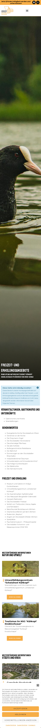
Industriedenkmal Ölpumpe (18, 459)
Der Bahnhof (12, 451)
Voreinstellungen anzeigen (21, 720)
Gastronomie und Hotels (15, 419)
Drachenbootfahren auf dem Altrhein (21, 512)
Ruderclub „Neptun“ (14, 514)
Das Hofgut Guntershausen (17, 464)
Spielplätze (11, 519)
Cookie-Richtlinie (11, 725)
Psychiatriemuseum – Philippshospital (21, 522)
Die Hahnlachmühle (14, 469)
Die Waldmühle (13, 466)
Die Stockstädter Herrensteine (18, 441)
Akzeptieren (20, 709)
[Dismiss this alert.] (37, 387)
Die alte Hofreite (13, 446)
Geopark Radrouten (14, 499)
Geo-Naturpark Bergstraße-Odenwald (21, 497)
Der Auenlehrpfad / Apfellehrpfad (20, 494)
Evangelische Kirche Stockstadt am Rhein (23, 433)
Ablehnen (20, 714)
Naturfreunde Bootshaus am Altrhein (21, 509)
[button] (38, 685)
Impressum (31, 725)
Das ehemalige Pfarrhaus (16, 443)
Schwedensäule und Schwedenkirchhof (22, 461)
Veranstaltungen (12, 421)
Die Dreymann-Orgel (15, 438)
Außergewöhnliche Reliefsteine (19, 448)
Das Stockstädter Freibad (16, 502)
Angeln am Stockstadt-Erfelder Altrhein (22, 517)
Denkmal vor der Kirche (16, 436)
